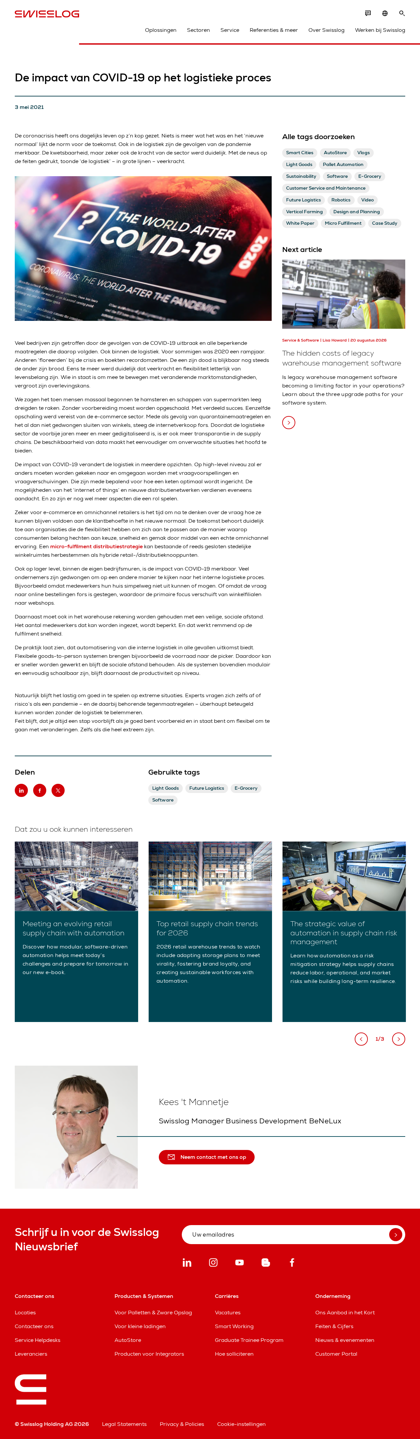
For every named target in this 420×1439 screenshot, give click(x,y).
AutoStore (128, 1340)
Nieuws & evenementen (344, 1340)
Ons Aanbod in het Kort (345, 1312)
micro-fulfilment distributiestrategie (96, 546)
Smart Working (234, 1326)
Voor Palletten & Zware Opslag (153, 1312)
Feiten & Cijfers (334, 1326)
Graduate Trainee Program (249, 1340)
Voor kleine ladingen (140, 1326)
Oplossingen (161, 30)
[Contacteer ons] (368, 13)
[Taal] (385, 13)
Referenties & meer (274, 30)
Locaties (25, 1312)
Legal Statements (124, 1424)
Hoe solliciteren (234, 1353)
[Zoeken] (402, 13)
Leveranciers (31, 1353)
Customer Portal (336, 1353)
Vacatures (228, 1312)
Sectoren (198, 30)
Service (229, 30)
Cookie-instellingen (241, 1424)
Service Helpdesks (37, 1340)
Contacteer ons (34, 1326)
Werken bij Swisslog (380, 30)
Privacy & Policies (182, 1424)
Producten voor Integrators (149, 1353)
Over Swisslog (326, 30)
